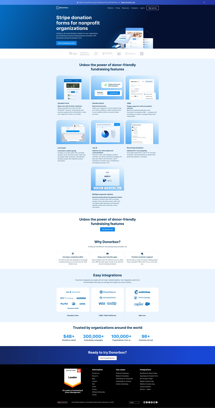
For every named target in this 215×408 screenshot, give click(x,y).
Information (97, 370)
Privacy (94, 389)
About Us (95, 376)
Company (134, 8)
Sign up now (153, 8)
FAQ (93, 384)
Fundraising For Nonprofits (124, 378)
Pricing (118, 8)
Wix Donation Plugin (146, 378)
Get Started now (107, 229)
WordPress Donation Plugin (148, 373)
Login (142, 8)
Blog (93, 378)
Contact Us (95, 373)
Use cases (120, 370)
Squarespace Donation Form (149, 376)
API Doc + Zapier (145, 389)
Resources (125, 8)
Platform (110, 8)
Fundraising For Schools (123, 381)
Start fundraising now (107, 358)
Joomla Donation (145, 386)
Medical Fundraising (122, 376)
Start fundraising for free (66, 43)
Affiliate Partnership (98, 392)
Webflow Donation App (147, 384)
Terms (94, 386)
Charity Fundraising (122, 384)
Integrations (145, 370)
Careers (94, 381)
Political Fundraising (122, 373)
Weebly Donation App (147, 381)
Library (94, 395)
